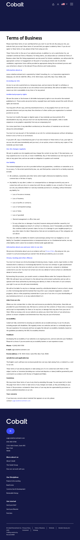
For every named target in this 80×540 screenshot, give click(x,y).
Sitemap (35, 530)
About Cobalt (10, 461)
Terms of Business (40, 528)
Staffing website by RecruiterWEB (12, 533)
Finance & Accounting (13, 481)
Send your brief (11, 505)
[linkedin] (10, 431)
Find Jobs (9, 513)
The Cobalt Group (12, 465)
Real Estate (10, 485)
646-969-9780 (11, 442)
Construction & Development (15, 489)
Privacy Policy (50, 251)
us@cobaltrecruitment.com (21, 401)
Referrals (51, 528)
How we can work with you (15, 469)
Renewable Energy (12, 493)
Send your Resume (12, 509)
